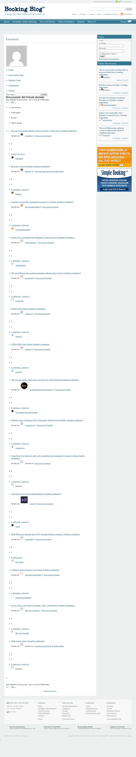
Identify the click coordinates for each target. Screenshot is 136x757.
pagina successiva (50, 691)
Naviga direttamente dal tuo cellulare (89, 727)
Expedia (65, 711)
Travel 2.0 (92, 21)
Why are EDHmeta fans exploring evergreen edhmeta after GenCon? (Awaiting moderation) (46, 273)
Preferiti (11, 91)
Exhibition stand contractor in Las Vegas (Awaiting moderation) (35, 570)
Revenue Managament (69, 706)
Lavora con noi (111, 713)
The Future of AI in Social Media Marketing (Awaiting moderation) (36, 494)
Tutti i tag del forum (68, 719)
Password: (102, 48)
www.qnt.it (94, 736)
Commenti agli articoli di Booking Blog (49, 171)
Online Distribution (66, 21)
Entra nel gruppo (115, 728)
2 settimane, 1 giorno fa (20, 261)
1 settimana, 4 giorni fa (20, 190)
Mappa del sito (111, 715)
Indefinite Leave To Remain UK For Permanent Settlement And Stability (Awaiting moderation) (47, 420)
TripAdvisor (66, 708)
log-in (99, 14)
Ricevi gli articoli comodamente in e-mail (22, 727)
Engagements (13, 85)
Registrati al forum (111, 14)
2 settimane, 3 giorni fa (20, 332)
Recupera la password (93, 713)
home (74, 14)
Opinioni (81, 21)
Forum (123, 21)
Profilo (10, 70)
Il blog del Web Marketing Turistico (121, 736)
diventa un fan (126, 728)
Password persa (114, 59)
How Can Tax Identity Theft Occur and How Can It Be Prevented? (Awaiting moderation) (45, 380)
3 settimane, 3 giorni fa (20, 629)
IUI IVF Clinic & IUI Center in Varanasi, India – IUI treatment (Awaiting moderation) (43, 606)
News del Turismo (47, 21)
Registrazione (104, 59)
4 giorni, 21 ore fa (18, 154)
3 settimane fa (16, 558)
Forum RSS (128, 14)
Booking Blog (103, 736)
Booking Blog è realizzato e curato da (16, 736)
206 (12, 102)
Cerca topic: (10, 95)
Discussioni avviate (16, 75)
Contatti (109, 708)
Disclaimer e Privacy (113, 711)
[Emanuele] (17, 67)
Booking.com (66, 715)
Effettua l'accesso (91, 708)
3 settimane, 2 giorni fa (20, 593)
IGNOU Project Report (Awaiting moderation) (28, 309)
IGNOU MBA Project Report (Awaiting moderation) (30, 344)
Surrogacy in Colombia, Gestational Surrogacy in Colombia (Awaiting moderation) (42, 202)
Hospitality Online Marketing (24, 21)
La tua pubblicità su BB (114, 719)
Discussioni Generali (43, 136)
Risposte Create (14, 80)
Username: (102, 43)
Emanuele (12, 39)
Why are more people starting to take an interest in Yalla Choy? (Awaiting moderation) (44, 131)
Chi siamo (110, 706)
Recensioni (66, 713)
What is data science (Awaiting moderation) (27, 641)
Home (40, 706)
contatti (91, 14)
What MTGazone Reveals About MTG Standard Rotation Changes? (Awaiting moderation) (45, 534)
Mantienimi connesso (109, 53)
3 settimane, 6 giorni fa (20, 664)
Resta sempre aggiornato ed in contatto (56, 727)
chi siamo (82, 14)
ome (6, 21)
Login (102, 56)
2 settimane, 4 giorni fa (20, 522)
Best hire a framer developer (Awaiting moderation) (30, 166)
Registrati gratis (91, 711)
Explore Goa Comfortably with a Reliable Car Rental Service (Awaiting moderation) (42, 238)
